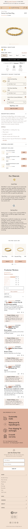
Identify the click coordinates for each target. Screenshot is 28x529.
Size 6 (10, 55)
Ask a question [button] (14, 291)
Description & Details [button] (8, 113)
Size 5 (4, 55)
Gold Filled (2, 50)
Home (2, 11)
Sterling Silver (5, 50)
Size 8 (23, 55)
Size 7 (17, 55)
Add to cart (14, 59)
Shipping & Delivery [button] (7, 144)
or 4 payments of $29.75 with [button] (12, 63)
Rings (6, 11)
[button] (24, 7)
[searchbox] (14, 288)
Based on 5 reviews (8, 274)
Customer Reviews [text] (11, 270)
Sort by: (6, 294)
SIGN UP (14, 468)
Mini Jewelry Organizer (11, 1)
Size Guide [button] (24, 52)
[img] (11, 300)
